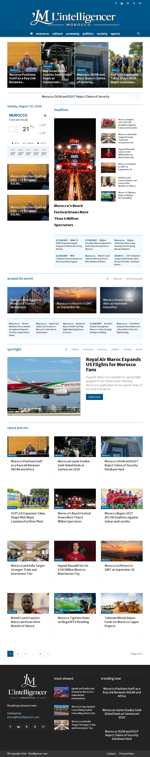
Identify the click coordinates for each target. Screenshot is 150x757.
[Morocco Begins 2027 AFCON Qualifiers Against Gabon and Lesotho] (108, 123)
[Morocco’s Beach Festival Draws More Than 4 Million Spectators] (75, 499)
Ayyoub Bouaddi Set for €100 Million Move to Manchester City (126, 153)
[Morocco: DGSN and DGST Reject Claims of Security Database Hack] (122, 446)
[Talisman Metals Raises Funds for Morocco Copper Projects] (122, 603)
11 (40, 653)
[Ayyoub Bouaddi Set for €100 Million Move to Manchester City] (108, 153)
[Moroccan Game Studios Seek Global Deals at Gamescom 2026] (75, 446)
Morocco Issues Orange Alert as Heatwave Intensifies (118, 303)
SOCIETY (102, 33)
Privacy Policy (126, 753)
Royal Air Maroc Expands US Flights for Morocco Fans (113, 365)
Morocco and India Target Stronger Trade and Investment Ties (127, 138)
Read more (94, 397)
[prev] (130, 97)
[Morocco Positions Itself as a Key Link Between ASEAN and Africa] (28, 446)
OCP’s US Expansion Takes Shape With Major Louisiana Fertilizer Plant (28, 517)
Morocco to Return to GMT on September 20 (127, 167)
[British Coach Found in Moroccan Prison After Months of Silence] (108, 181)
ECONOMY (72, 33)
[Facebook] (116, 3)
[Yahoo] (140, 3)
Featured (117, 278)
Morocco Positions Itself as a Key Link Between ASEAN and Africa (26, 465)
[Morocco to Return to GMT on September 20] (108, 168)
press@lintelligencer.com (23, 717)
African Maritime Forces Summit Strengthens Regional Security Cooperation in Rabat (19, 329)
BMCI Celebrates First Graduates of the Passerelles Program (69, 259)
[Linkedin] (122, 3)
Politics (88, 33)
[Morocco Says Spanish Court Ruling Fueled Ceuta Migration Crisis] (61, 710)
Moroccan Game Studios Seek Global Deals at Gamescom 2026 (74, 465)
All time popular (134, 278)
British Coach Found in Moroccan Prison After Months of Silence (127, 181)
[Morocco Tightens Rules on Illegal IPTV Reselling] (108, 196)
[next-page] (48, 654)
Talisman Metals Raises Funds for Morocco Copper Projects (122, 622)
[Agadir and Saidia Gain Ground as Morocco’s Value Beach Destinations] (61, 692)
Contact (111, 753)
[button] (138, 33)
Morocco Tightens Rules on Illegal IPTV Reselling (127, 195)
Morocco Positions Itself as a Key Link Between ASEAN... (27, 180)
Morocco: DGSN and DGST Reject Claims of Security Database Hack (121, 465)
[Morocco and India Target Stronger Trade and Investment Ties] (108, 138)
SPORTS (115, 33)
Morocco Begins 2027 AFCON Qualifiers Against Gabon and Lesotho (127, 123)
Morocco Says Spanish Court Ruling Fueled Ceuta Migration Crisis (83, 710)
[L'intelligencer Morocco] (75, 19)
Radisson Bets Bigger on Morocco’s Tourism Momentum (26, 303)
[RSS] (128, 3)
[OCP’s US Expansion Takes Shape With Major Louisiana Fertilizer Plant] (28, 499)
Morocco (42, 33)
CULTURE (57, 33)
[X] (134, 3)
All (107, 278)
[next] (136, 97)
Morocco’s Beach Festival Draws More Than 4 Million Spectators (74, 517)
